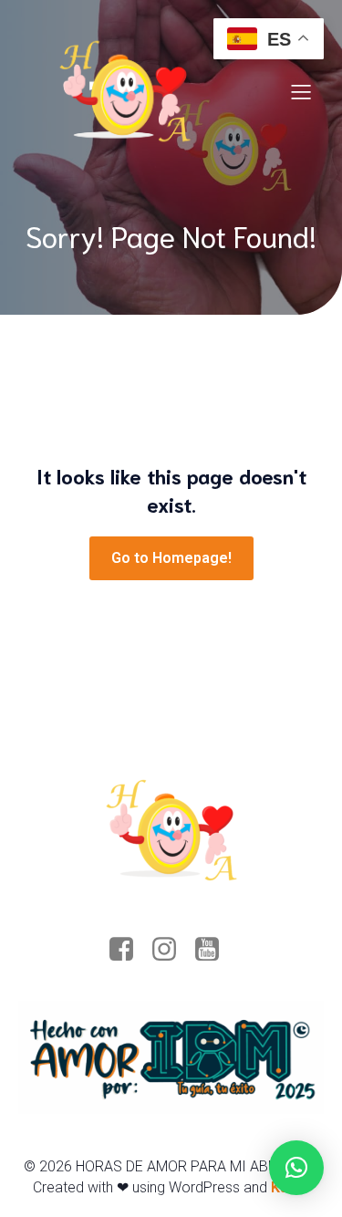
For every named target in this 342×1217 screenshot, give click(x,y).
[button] (296, 1167)
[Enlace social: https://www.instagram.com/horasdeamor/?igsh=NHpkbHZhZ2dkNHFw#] (171, 949)
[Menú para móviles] (301, 91)
